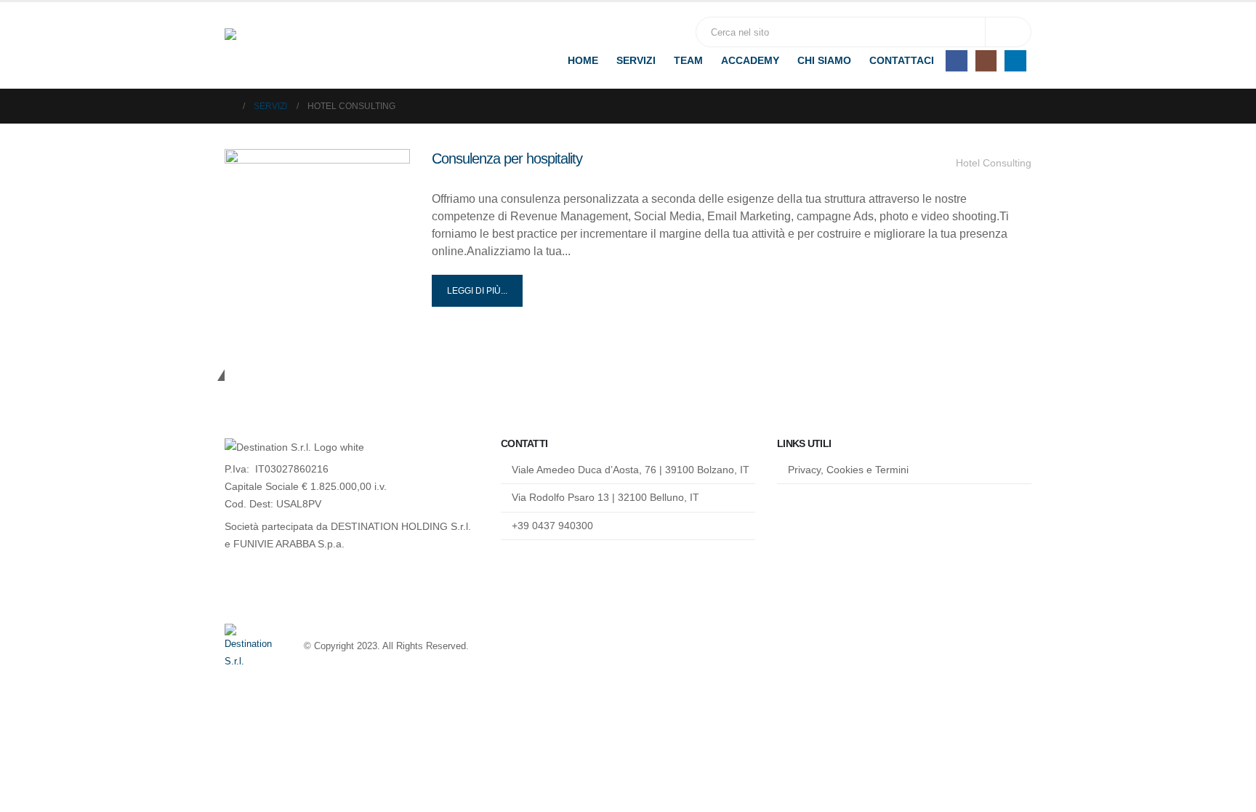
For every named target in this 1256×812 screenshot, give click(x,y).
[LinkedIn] (1015, 60)
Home (583, 60)
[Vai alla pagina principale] (229, 106)
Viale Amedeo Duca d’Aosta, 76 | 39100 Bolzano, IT (630, 469)
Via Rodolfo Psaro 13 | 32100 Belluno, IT (605, 497)
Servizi (636, 60)
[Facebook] (956, 60)
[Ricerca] (1008, 32)
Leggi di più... (477, 291)
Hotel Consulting (993, 163)
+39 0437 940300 (552, 525)
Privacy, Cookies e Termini (848, 469)
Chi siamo (824, 60)
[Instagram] (986, 60)
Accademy (750, 60)
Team (688, 60)
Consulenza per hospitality (507, 158)
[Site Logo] (315, 45)
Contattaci (901, 60)
